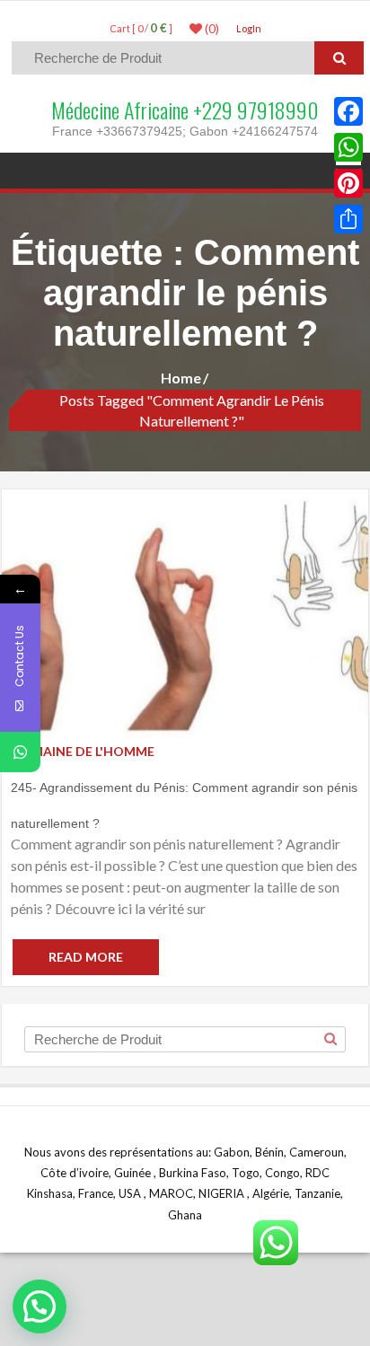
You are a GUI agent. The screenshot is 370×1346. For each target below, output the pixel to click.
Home (181, 377)
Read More (85, 956)
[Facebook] (348, 111)
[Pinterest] (348, 183)
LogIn (248, 28)
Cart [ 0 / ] (141, 28)
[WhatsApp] (348, 147)
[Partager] (348, 219)
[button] (39, 1306)
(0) (210, 29)
